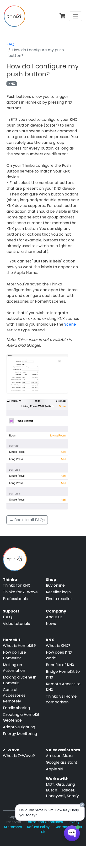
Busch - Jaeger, (60, 790)
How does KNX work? (59, 655)
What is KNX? (58, 645)
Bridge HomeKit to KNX (63, 674)
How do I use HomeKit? (14, 655)
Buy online (55, 585)
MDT (50, 784)
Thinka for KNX (16, 585)
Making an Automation (14, 667)
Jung (70, 784)
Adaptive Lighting (19, 727)
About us (54, 617)
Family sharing (16, 708)
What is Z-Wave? (19, 755)
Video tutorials (16, 623)
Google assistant (61, 762)
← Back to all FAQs (27, 520)
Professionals (15, 598)
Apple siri (54, 769)
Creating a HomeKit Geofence (21, 717)
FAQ (10, 44)
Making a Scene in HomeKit (19, 680)
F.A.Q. (8, 617)
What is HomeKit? (19, 645)
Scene (70, 324)
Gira (60, 784)
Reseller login (58, 592)
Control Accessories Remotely (14, 695)
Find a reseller (59, 598)
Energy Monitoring (20, 733)
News (51, 623)
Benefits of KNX (60, 665)
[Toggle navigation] (75, 16)
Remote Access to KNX (63, 686)
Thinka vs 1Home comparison (61, 699)
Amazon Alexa (59, 755)
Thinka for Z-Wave (20, 592)
